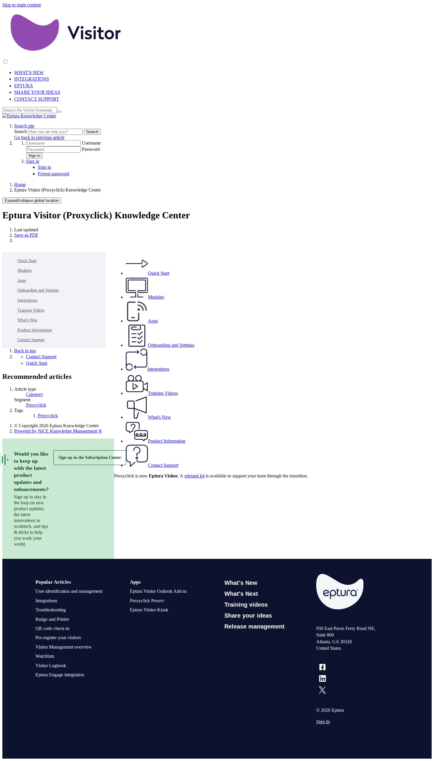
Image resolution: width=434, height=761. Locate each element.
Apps (21, 280)
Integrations (27, 300)
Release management (254, 626)
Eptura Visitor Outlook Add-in (158, 591)
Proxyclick (36, 404)
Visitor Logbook (50, 665)
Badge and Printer (52, 619)
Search (21, 131)
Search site (24, 125)
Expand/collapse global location (32, 200)
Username (91, 142)
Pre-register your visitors (58, 637)
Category (34, 394)
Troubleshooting (50, 609)
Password (91, 149)
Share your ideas (248, 615)
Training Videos (30, 310)
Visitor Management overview (63, 646)
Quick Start (27, 260)
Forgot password (53, 173)
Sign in (34, 155)
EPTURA (23, 85)
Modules (24, 270)
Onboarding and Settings (38, 290)
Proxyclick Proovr (147, 600)
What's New (27, 320)
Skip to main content (21, 4)
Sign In (323, 721)
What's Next (241, 593)
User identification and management (68, 591)
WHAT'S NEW (29, 72)
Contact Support (31, 340)
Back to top (25, 350)
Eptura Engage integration (59, 674)
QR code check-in (52, 628)
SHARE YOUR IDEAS (37, 92)
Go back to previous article (39, 137)
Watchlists (44, 656)
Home (20, 184)
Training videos (246, 604)
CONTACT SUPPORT (36, 99)
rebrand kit (195, 475)
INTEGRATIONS (31, 78)
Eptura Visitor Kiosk (149, 609)
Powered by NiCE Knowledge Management (58, 430)
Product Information (34, 330)
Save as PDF (26, 235)
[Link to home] (29, 115)
